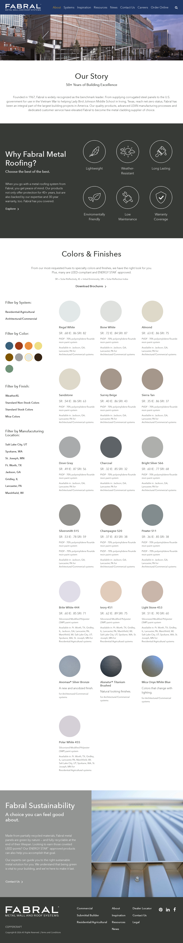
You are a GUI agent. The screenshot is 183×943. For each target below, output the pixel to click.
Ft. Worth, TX (13, 465)
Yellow (38, 346)
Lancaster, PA (13, 486)
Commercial (85, 908)
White (29, 357)
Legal (136, 922)
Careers (143, 7)
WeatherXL (12, 395)
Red (19, 346)
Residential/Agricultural (20, 312)
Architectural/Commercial (21, 318)
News (113, 7)
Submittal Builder (88, 915)
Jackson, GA (13, 472)
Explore (11, 208)
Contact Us (127, 7)
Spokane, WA (14, 451)
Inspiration (84, 7)
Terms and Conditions (51, 932)
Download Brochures (89, 286)
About (57, 7)
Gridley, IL (11, 479)
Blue (9, 346)
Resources (100, 7)
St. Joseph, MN (14, 458)
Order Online (159, 7)
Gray (19, 357)
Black (38, 357)
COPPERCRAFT (13, 926)
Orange (29, 346)
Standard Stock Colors (19, 409)
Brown (9, 357)
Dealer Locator (142, 908)
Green (9, 369)
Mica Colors (12, 416)
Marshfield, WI (14, 493)
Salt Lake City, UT (16, 444)
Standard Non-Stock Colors (22, 402)
